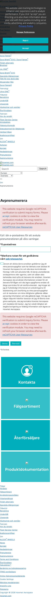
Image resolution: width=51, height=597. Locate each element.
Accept (25, 48)
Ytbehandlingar (6, 498)
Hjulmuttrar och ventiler (10, 107)
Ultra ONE (4, 91)
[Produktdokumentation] (25, 467)
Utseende (4, 104)
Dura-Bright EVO (7, 73)
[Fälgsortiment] (25, 404)
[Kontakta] (25, 372)
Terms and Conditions (9, 559)
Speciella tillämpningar (9, 76)
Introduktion (5, 122)
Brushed (3, 65)
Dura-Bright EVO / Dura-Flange (14, 59)
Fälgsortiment (6, 492)
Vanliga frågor (6, 132)
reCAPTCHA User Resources (17, 227)
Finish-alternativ (7, 63)
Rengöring (4, 97)
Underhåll (4, 100)
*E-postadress (8, 244)
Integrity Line (5, 586)
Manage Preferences (25, 32)
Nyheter (3, 145)
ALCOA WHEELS (7, 141)
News (2, 543)
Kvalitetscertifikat (7, 135)
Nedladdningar (6, 151)
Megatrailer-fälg (6, 82)
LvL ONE (4, 69)
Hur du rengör (6, 116)
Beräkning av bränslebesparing (13, 568)
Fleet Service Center (9, 120)
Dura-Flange (5, 56)
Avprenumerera (6, 158)
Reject (25, 40)
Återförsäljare (6, 110)
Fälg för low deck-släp (9, 79)
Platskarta (4, 589)
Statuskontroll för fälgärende (12, 129)
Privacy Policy (25, 26)
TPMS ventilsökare (8, 572)
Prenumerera (5, 155)
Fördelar (3, 488)
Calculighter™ (5, 565)
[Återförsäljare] (25, 435)
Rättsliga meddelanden (9, 582)
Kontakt (3, 148)
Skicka (4, 343)
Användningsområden (9, 495)
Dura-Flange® (6, 85)
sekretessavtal (14, 258)
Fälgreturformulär (7, 125)
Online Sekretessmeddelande (12, 576)
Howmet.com (5, 596)
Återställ (16, 343)
